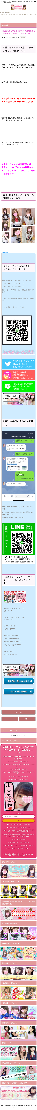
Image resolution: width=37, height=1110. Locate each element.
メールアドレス (18, 813)
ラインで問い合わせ (19, 693)
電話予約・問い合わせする (18, 682)
